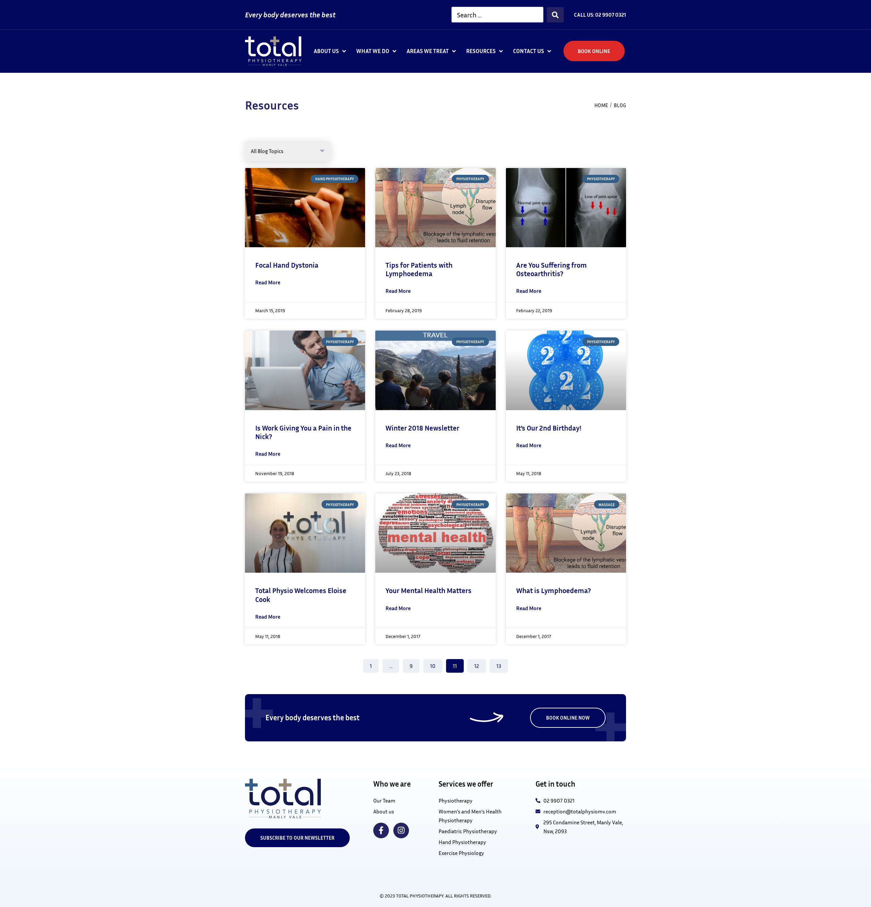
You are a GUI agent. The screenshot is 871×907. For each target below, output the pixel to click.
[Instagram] (401, 830)
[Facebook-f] (381, 830)
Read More (267, 282)
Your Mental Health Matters (428, 590)
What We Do (372, 50)
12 (479, 664)
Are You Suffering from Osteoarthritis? (551, 269)
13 (501, 664)
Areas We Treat (428, 50)
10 (435, 664)
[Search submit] (555, 14)
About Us (326, 50)
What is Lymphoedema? (553, 590)
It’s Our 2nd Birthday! (548, 428)
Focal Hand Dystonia (286, 265)
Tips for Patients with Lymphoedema (419, 269)
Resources (481, 50)
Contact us (528, 50)
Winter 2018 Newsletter (422, 428)
